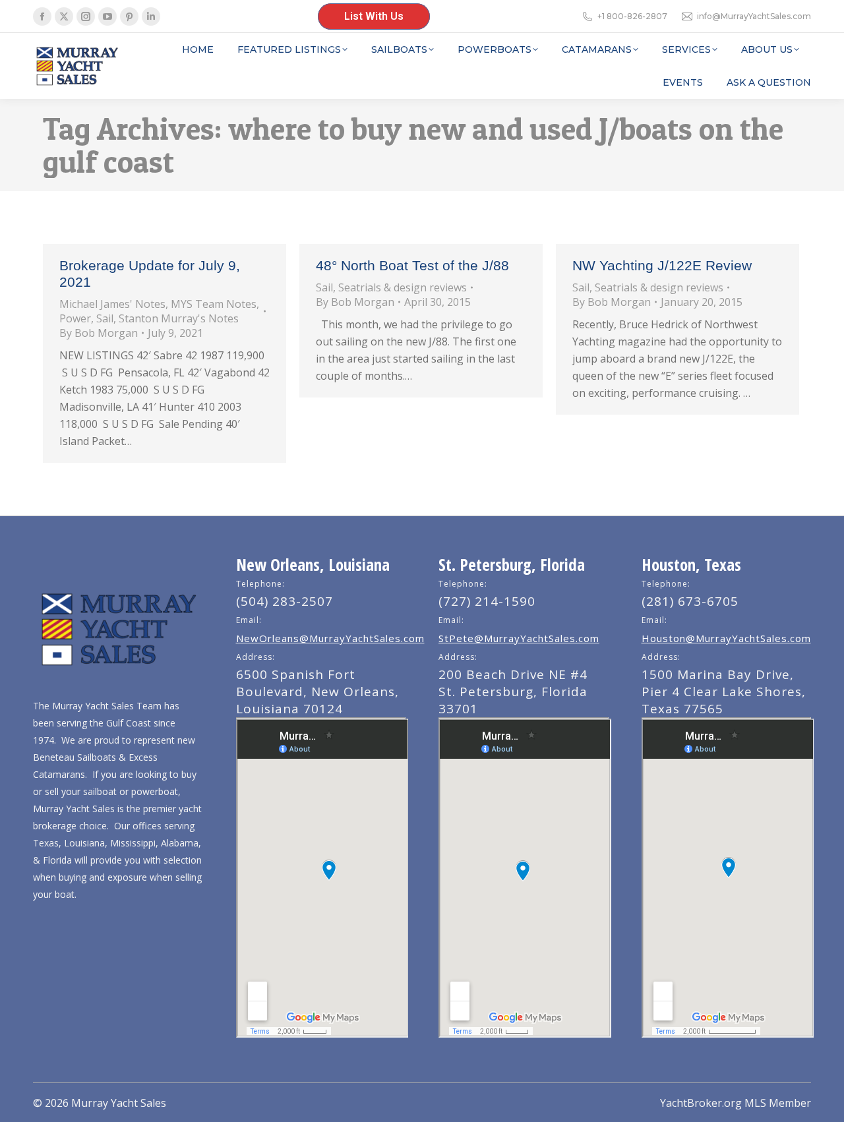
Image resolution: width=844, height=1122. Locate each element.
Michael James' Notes (112, 304)
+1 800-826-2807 (632, 16)
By (98, 333)
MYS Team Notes (213, 304)
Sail (104, 318)
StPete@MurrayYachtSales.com (518, 638)
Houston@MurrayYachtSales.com (726, 638)
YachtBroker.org (701, 1103)
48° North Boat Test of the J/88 (412, 265)
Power (75, 318)
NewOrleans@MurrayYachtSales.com (330, 638)
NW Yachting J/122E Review (662, 265)
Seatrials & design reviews (402, 287)
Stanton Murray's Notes (179, 318)
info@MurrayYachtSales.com (754, 16)
